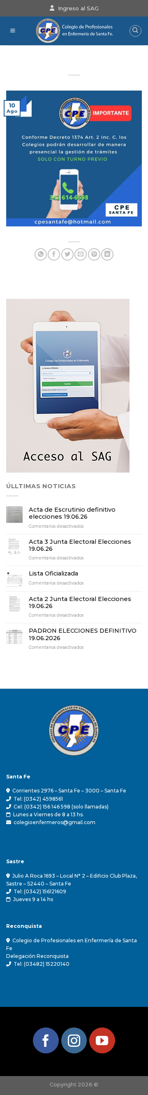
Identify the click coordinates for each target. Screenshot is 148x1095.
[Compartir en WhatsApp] (41, 254)
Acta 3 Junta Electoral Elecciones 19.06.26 (80, 545)
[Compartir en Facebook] (54, 254)
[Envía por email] (80, 254)
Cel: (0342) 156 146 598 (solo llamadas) (61, 807)
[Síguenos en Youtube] (102, 1040)
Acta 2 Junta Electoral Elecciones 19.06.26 (80, 603)
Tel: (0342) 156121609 (40, 891)
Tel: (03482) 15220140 (41, 964)
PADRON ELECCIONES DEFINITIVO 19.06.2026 (82, 634)
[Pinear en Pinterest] (94, 254)
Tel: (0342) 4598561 (38, 799)
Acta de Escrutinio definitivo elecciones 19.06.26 (72, 513)
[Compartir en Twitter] (67, 254)
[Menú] (12, 31)
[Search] (135, 31)
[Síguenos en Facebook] (46, 1040)
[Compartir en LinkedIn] (107, 254)
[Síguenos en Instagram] (74, 1040)
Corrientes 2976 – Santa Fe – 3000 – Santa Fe (69, 790)
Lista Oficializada (53, 573)
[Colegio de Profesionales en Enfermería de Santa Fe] (74, 30)
